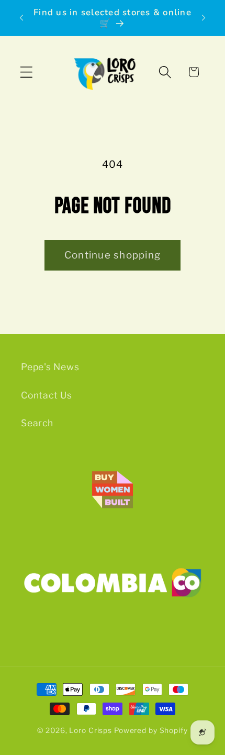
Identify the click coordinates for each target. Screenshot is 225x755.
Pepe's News (50, 366)
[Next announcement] (203, 17)
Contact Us (46, 395)
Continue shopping (112, 255)
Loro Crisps (90, 730)
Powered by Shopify (151, 730)
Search (37, 422)
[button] (26, 72)
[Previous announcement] (21, 17)
